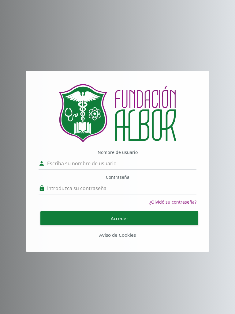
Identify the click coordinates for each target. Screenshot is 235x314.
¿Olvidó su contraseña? (172, 202)
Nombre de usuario (118, 152)
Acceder (119, 218)
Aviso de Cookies (117, 235)
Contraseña (117, 177)
